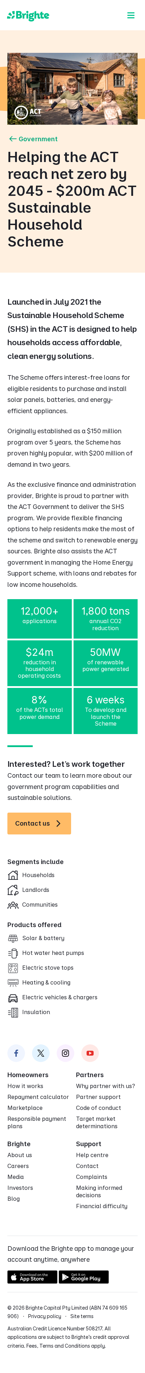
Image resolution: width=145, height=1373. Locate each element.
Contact (87, 1165)
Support (88, 1144)
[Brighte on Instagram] (65, 1053)
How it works (25, 1085)
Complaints (91, 1176)
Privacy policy (44, 1316)
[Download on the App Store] (32, 1281)
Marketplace (25, 1107)
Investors (20, 1187)
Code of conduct (98, 1107)
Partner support (98, 1096)
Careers (18, 1165)
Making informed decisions (99, 1191)
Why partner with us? (105, 1085)
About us (19, 1154)
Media (15, 1176)
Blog (13, 1198)
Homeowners (28, 1075)
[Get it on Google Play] (84, 1281)
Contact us (32, 823)
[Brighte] (28, 15)
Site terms (82, 1316)
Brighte (19, 1144)
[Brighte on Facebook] (16, 1053)
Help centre (92, 1154)
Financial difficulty (101, 1206)
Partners (90, 1075)
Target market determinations (97, 1122)
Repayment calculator (38, 1096)
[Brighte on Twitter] (41, 1053)
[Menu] (131, 15)
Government (38, 139)
